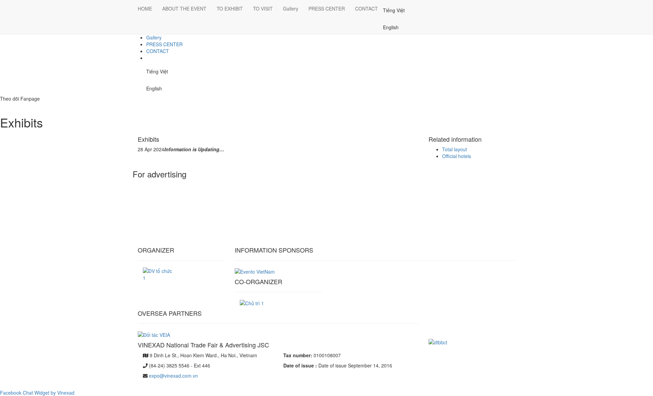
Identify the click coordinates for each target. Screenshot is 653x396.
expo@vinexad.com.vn (173, 375)
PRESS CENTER (164, 44)
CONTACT (157, 51)
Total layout (454, 149)
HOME (145, 8)
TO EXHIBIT (230, 8)
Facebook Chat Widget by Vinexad (37, 392)
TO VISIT (263, 8)
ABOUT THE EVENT (184, 8)
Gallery (154, 37)
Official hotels (456, 156)
